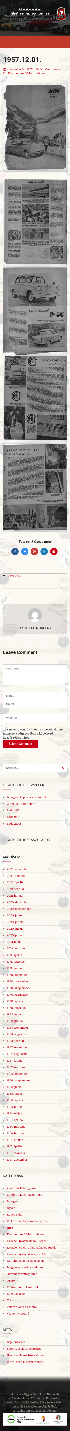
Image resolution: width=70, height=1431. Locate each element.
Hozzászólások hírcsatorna (25, 1355)
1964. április (15, 1120)
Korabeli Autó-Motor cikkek (26, 73)
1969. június (15, 1021)
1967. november (17, 1047)
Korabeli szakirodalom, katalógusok (31, 1247)
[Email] (54, 551)
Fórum (35, 1398)
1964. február (15, 1133)
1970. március (16, 1007)
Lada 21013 (14, 823)
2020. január (15, 935)
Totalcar (12, 1300)
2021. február (15, 889)
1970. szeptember (18, 988)
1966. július (14, 1087)
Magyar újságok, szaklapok (25, 1267)
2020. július (14, 915)
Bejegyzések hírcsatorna (24, 1348)
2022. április (15, 882)
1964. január (15, 1139)
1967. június (14, 1060)
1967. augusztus (17, 1054)
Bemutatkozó (56, 1394)
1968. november (17, 1027)
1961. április (14, 1146)
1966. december (17, 1073)
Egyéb (11, 1208)
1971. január (14, 968)
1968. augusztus (17, 1034)
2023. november (18, 869)
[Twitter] (24, 551)
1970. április (15, 1001)
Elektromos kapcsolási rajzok (27, 1221)
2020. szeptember (19, 908)
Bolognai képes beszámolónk (27, 797)
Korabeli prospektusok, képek (26, 1241)
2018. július (14, 941)
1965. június (15, 1106)
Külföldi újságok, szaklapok (25, 1260)
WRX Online (30, 1402)
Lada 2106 (13, 817)
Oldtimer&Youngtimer (22, 1274)
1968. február (15, 1040)
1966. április (15, 1100)
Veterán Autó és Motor (22, 1307)
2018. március (16, 948)
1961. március (16, 1153)
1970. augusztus (17, 994)
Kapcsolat (52, 1398)
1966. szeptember (18, 1080)
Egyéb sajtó (14, 1214)
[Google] (34, 551)
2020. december (18, 902)
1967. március (16, 1067)
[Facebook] (15, 551)
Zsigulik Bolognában (21, 803)
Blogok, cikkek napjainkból (25, 1194)
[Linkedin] (44, 551)
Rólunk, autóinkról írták (23, 1287)
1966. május (15, 1093)
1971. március (16, 961)
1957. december (17, 1159)
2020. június (15, 922)
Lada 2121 (13, 810)
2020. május (15, 928)
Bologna (12, 1201)
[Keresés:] (35, 767)
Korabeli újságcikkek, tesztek (26, 1254)
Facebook (18, 1398)
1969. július (14, 1014)
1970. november (17, 981)
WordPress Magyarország (25, 1361)
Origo (11, 1280)
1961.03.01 (14, 575)
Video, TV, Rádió (18, 1313)
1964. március (16, 1126)
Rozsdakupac (16, 1293)
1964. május (14, 1113)
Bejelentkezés (16, 1342)
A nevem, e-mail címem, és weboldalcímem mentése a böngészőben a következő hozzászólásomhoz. (34, 733)
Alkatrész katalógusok (21, 1188)
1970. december (17, 974)
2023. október (16, 875)
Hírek (10, 1227)
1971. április (14, 955)
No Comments (50, 69)
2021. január (15, 895)
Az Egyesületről (30, 1394)
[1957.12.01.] (35, 127)
